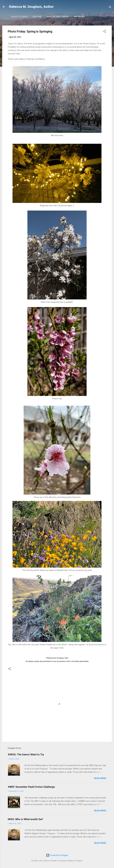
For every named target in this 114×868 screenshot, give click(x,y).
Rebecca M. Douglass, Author (31, 7)
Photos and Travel (58, 16)
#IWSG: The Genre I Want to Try (26, 754)
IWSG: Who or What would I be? (25, 819)
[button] (104, 32)
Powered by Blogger (58, 855)
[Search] (110, 7)
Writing (37, 16)
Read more (100, 778)
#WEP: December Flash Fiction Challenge (31, 786)
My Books (79, 16)
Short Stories (19, 16)
